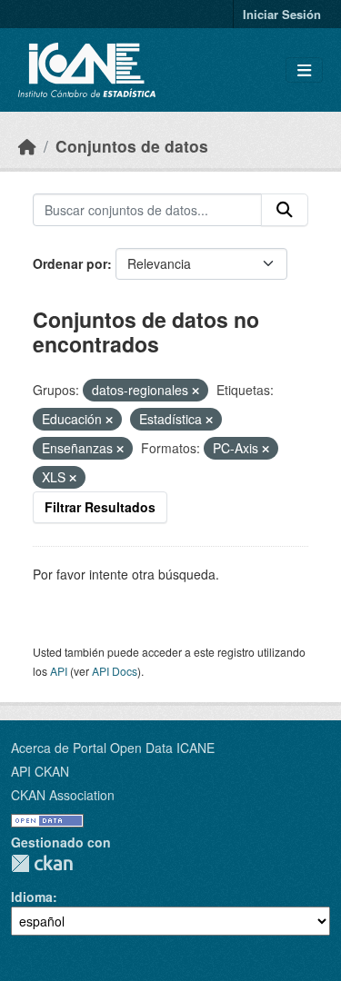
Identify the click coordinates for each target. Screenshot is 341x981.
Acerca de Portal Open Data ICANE (113, 747)
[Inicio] (27, 145)
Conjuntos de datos (131, 145)
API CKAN (40, 771)
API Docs (114, 671)
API (58, 671)
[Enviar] (284, 209)
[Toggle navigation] (304, 70)
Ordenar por (70, 263)
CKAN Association (63, 795)
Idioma (32, 896)
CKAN (42, 863)
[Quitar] (195, 390)
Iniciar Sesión (282, 14)
